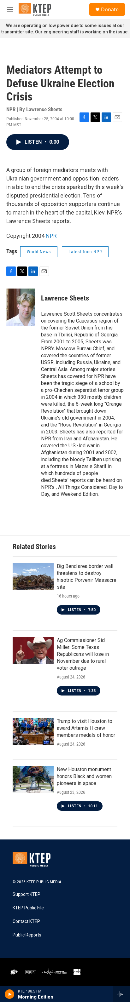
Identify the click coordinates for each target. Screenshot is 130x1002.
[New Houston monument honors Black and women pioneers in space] (33, 779)
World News (39, 251)
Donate (110, 9)
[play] (10, 994)
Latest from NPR (85, 251)
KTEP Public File (28, 908)
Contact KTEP (26, 921)
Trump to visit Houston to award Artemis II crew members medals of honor (86, 728)
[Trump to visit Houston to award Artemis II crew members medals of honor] (33, 731)
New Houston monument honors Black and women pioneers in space (84, 776)
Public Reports (27, 935)
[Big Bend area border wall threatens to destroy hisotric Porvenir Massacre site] (33, 576)
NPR (51, 235)
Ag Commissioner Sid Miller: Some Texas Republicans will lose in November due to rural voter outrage (83, 654)
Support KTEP (26, 894)
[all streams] (121, 994)
